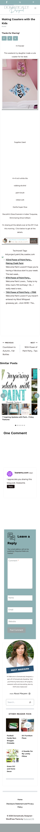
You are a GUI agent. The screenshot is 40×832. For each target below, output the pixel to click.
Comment (13, 560)
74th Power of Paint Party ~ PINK (21, 292)
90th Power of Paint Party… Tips (30, 347)
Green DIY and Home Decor (11, 768)
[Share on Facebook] (9, 38)
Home (20, 799)
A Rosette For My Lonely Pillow (27, 753)
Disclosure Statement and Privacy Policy (20, 805)
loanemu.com (22, 472)
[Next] (36, 395)
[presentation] (19, 391)
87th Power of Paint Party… (18, 278)
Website (12, 621)
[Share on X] (15, 38)
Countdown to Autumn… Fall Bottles (9, 349)
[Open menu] (35, 8)
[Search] (30, 702)
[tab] (15, 425)
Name (11, 598)
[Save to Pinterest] (4, 38)
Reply (11, 486)
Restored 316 (29, 819)
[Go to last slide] (3, 395)
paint (4, 26)
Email (10, 609)
